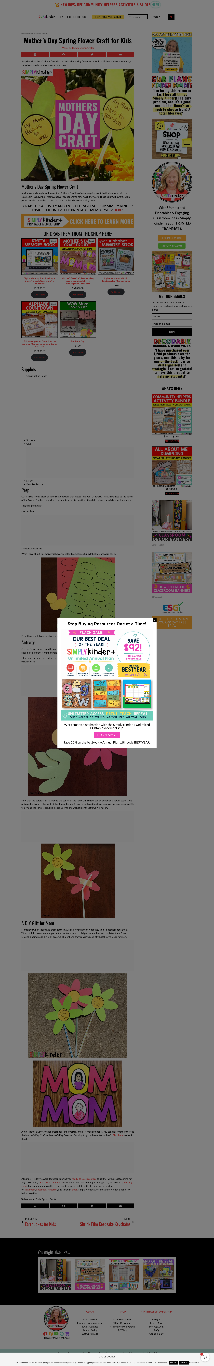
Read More (194, 1362)
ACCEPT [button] (173, 1363)
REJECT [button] (184, 1363)
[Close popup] (155, 620)
